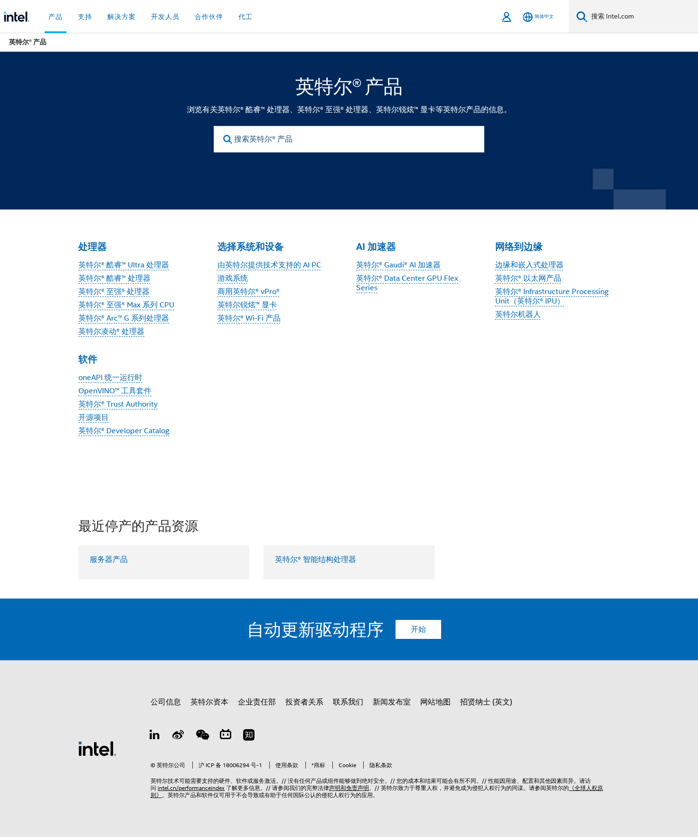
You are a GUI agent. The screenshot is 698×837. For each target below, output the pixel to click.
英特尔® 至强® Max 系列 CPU (126, 305)
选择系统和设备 (250, 246)
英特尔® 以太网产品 (528, 278)
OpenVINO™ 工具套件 (114, 391)
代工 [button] (245, 16)
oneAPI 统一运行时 (110, 377)
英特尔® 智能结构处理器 (315, 559)
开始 (418, 629)
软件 (87, 359)
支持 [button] (85, 16)
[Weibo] (178, 736)
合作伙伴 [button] (209, 16)
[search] (227, 139)
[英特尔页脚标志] (97, 748)
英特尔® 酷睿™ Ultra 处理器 (123, 265)
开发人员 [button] (165, 16)
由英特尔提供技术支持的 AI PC (269, 265)
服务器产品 (109, 559)
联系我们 (348, 702)
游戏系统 (232, 278)
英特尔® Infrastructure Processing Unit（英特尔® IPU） (552, 296)
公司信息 (166, 702)
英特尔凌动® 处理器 (111, 331)
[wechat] (202, 736)
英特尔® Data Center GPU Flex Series (407, 283)
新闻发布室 (392, 702)
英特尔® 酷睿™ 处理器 (114, 278)
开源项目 (93, 417)
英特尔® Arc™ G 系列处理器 (123, 318)
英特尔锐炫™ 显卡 (247, 305)
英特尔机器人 (518, 314)
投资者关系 (304, 702)
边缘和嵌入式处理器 (529, 265)
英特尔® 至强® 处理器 (114, 291)
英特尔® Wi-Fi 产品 (249, 318)
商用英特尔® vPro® (248, 291)
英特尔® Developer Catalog (124, 431)
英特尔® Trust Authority (118, 404)
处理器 (92, 246)
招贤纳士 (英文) (486, 702)
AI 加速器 (376, 246)
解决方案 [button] (121, 16)
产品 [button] (55, 16)
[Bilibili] (225, 736)
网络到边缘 (519, 246)
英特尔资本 (209, 702)
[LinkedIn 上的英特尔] (155, 736)
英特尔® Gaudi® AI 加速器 (398, 265)
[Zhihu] (249, 736)
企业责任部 (257, 702)
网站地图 (435, 702)
